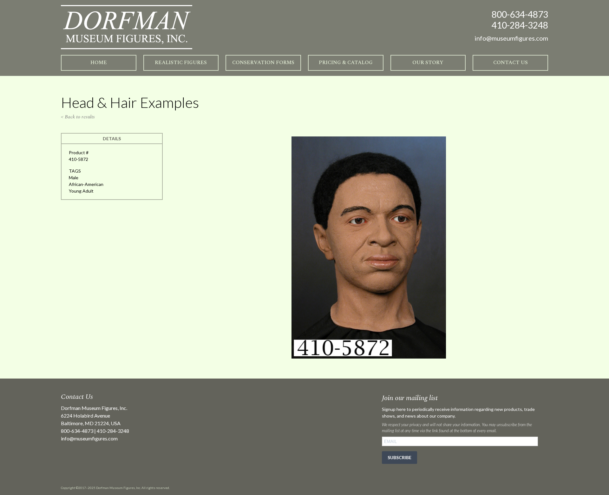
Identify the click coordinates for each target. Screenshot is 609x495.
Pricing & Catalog (346, 62)
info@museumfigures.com (89, 438)
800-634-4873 (520, 14)
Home (98, 62)
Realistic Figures (181, 62)
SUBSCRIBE (399, 457)
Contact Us (510, 62)
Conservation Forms (263, 62)
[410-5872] (368, 357)
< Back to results (78, 117)
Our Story (427, 62)
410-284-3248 (520, 25)
